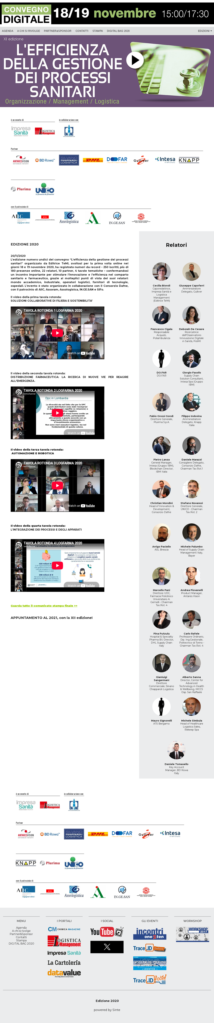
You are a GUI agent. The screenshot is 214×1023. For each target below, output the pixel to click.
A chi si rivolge (28, 30)
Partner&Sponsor (58, 30)
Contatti (82, 30)
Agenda (7, 30)
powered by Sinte (107, 1010)
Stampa (97, 30)
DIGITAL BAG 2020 (118, 30)
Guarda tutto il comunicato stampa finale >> (44, 605)
